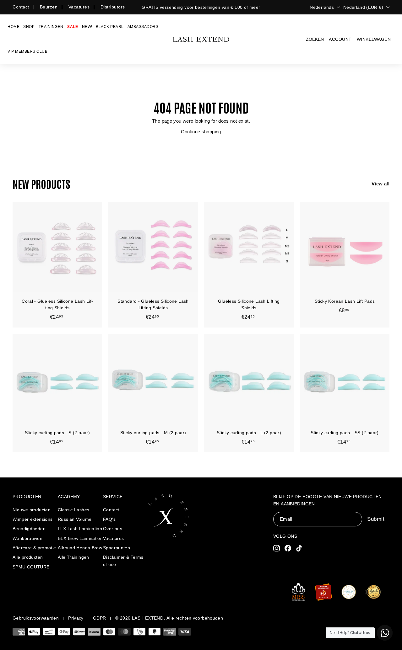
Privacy (76, 618)
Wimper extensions (32, 519)
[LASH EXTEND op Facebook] (288, 547)
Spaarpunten (116, 547)
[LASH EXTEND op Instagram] (276, 547)
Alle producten (28, 557)
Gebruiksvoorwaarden (36, 618)
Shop (29, 26)
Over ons (112, 528)
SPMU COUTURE (31, 566)
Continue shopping (201, 131)
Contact (21, 6)
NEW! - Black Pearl (103, 26)
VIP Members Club (27, 51)
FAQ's (109, 519)
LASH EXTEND (147, 618)
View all (380, 183)
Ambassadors (143, 26)
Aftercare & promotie (34, 547)
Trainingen (51, 26)
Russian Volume (74, 519)
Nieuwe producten (32, 509)
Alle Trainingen (73, 557)
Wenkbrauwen (27, 538)
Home (13, 26)
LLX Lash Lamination (80, 528)
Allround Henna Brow (80, 547)
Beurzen (49, 6)
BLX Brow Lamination (80, 538)
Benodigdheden (29, 528)
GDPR (99, 618)
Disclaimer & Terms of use (123, 561)
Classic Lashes (73, 509)
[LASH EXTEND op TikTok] (299, 547)
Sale (72, 26)
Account (340, 39)
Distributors (112, 6)
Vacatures (79, 6)
